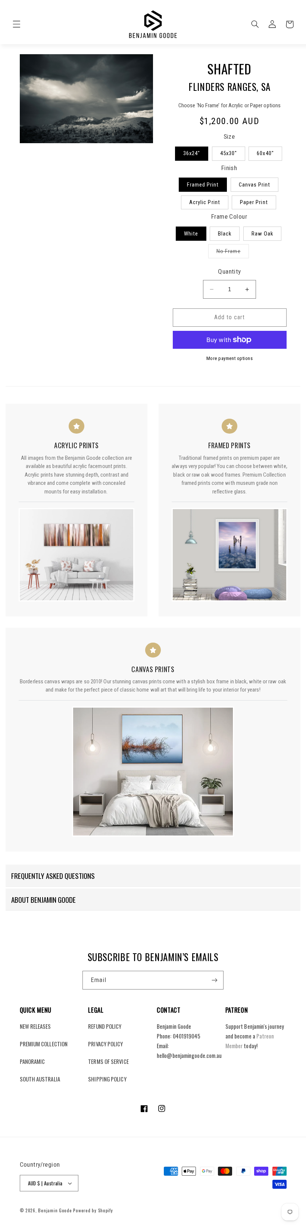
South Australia (40, 1079)
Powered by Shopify (93, 1210)
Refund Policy (104, 1026)
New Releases (35, 1026)
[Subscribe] (214, 980)
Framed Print (203, 184)
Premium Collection (44, 1044)
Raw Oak (262, 233)
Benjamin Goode (55, 1210)
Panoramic (32, 1061)
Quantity (229, 271)
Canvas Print (255, 184)
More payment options (229, 358)
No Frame (232, 252)
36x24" (191, 153)
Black (224, 233)
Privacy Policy (105, 1044)
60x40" (265, 153)
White (191, 233)
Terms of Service (108, 1061)
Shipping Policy (107, 1079)
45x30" (228, 153)
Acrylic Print (204, 202)
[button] (16, 24)
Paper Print (254, 202)
